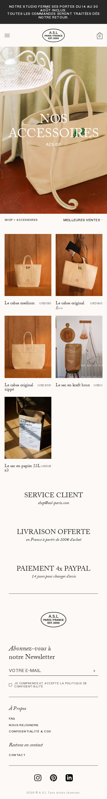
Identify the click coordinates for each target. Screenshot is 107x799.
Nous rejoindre (24, 725)
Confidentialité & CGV (30, 731)
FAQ (12, 718)
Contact (17, 755)
